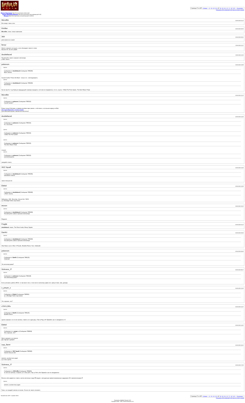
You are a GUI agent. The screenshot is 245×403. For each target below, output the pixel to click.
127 (232, 8)
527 (234, 8)
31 (226, 8)
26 (216, 8)
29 (222, 8)
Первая (205, 8)
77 (229, 8)
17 (209, 8)
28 (220, 8)
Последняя (240, 8)
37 (227, 8)
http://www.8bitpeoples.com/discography (13, 109)
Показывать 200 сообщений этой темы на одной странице (230, 10)
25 (215, 8)
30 (224, 8)
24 (213, 8)
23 (211, 8)
